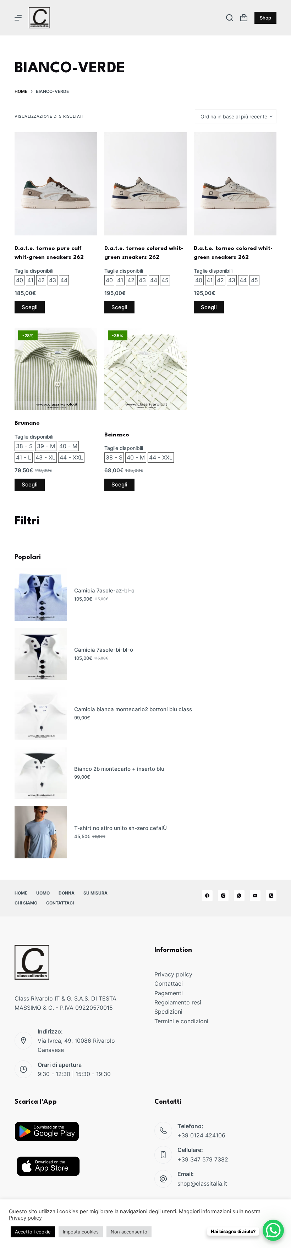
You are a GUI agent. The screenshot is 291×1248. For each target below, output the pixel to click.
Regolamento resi (177, 1002)
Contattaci (60, 903)
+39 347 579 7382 (202, 1159)
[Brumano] (56, 369)
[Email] (255, 895)
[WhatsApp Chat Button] (273, 1230)
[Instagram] (223, 895)
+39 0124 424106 (201, 1135)
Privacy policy (173, 974)
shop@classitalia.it (202, 1183)
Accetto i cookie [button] (33, 1232)
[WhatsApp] (239, 895)
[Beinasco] (145, 369)
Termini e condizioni (181, 1021)
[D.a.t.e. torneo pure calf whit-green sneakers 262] (56, 183)
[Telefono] (271, 895)
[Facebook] (207, 895)
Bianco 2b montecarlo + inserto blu (119, 768)
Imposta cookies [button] (81, 1232)
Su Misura (95, 893)
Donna (67, 893)
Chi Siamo (26, 903)
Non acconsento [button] (129, 1232)
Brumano (27, 423)
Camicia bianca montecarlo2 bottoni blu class (133, 709)
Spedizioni (168, 1011)
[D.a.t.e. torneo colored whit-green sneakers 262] (145, 183)
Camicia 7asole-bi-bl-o (103, 649)
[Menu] (18, 17)
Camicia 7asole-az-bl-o (104, 590)
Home (21, 893)
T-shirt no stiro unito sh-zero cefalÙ (120, 828)
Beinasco (116, 435)
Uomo (43, 893)
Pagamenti (168, 993)
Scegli (30, 307)
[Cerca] (229, 17)
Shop (265, 18)
